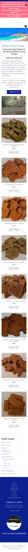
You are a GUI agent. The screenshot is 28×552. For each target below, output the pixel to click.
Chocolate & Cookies (9, 459)
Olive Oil (5, 467)
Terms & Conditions (14, 548)
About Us (14, 484)
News (14, 492)
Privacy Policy (20, 547)
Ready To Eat (7, 465)
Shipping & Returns (14, 497)
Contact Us (14, 92)
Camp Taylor (11, 67)
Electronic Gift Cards (8, 474)
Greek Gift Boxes (7, 442)
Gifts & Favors (14, 490)
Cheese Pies (5, 454)
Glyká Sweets (14, 21)
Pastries (4, 448)
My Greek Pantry (7, 457)
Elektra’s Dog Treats (8, 471)
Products (14, 486)
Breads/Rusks (6, 451)
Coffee (5, 461)
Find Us (14, 494)
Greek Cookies (6, 445)
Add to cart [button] (14, 152)
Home (14, 482)
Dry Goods (6, 463)
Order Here (14, 488)
